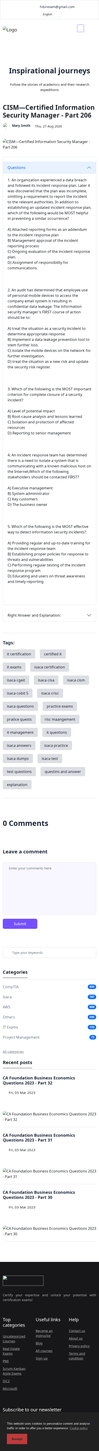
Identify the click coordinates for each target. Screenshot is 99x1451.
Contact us (77, 1331)
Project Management (21, 1037)
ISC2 (6, 1381)
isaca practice (56, 745)
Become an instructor (44, 1333)
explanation (17, 784)
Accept (17, 1439)
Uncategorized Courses (14, 1338)
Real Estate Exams (11, 1351)
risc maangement (60, 719)
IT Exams (10, 1027)
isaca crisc (50, 693)
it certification (19, 654)
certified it (53, 654)
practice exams (60, 706)
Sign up (42, 1358)
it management (20, 732)
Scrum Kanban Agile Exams (14, 1371)
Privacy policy (79, 1346)
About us (76, 1338)
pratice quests (19, 719)
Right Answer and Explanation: (34, 615)
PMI (6, 1361)
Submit (20, 923)
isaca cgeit (16, 680)
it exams (14, 667)
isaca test (50, 758)
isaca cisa (46, 680)
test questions (19, 771)
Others (9, 1017)
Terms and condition (77, 1355)
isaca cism (76, 680)
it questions (57, 732)
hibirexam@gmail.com (57, 7)
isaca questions (20, 706)
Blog (39, 1343)
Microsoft (10, 1388)
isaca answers (19, 745)
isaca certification (49, 667)
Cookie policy (79, 1428)
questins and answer (63, 771)
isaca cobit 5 (17, 693)
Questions (17, 167)
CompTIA (11, 986)
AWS (6, 1007)
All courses (44, 1351)
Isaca (7, 996)
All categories (13, 1051)
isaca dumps (18, 758)
